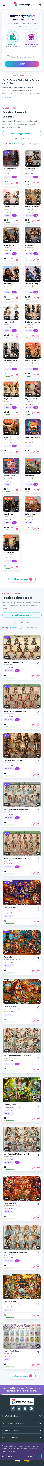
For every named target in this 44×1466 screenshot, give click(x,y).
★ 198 (5, 289)
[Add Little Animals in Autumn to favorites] (33, 183)
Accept (31, 1456)
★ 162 (5, 365)
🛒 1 (29, 173)
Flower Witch (9, 322)
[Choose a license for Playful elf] (17, 413)
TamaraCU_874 (10, 1302)
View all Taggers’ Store (22, 133)
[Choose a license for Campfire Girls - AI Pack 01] (38, 774)
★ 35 (5, 1011)
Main (14, 75)
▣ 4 (11, 250)
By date (17, 143)
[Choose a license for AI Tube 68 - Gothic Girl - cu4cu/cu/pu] (17, 183)
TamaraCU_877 (10, 908)
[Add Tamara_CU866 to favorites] (33, 1119)
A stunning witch (10, 360)
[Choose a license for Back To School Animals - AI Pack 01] (38, 1070)
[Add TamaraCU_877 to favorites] (33, 922)
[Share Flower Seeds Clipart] (38, 1352)
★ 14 (5, 667)
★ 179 (26, 327)
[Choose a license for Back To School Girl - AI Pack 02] (38, 1266)
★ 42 (5, 1159)
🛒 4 (8, 1011)
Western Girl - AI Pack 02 (13, 662)
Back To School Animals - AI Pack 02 (17, 1154)
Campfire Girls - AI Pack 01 (14, 760)
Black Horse (8, 514)
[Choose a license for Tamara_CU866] (38, 1119)
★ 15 (5, 716)
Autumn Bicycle (31, 360)
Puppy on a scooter (32, 437)
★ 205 (5, 481)
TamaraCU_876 (10, 1006)
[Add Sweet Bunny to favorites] (12, 221)
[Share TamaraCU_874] (38, 1302)
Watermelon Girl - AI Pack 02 (15, 711)
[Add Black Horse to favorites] (12, 528)
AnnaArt (29, 170)
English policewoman (32, 322)
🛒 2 (30, 365)
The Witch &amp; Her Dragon (32, 284)
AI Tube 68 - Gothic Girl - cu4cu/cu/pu (11, 168)
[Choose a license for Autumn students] (38, 221)
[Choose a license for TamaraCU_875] (38, 1217)
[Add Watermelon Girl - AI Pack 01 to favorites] (33, 872)
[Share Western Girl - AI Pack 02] (38, 663)
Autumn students (32, 207)
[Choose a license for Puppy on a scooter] (38, 452)
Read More (6, 97)
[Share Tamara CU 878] (38, 958)
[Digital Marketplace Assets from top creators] (31, 36)
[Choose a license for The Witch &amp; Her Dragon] (38, 298)
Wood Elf (7, 437)
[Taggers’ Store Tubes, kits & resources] (12, 36)
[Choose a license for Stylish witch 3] (38, 413)
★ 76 (5, 1060)
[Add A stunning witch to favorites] (12, 375)
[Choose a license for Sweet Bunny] (17, 221)
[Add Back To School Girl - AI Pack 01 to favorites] (33, 823)
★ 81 (5, 1356)
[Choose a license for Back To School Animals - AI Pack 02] (38, 1168)
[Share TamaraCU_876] (38, 1007)
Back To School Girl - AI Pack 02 (16, 1252)
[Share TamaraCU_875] (38, 1204)
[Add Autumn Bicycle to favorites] (33, 375)
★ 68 (5, 1307)
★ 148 (26, 250)
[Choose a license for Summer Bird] (38, 490)
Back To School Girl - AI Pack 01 (16, 809)
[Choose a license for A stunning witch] (17, 375)
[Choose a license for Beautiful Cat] (17, 260)
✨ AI (14, 177)
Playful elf (8, 399)
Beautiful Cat (9, 245)
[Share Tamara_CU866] (38, 1106)
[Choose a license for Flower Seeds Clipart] (38, 1365)
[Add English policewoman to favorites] (33, 336)
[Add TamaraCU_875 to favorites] (33, 1217)
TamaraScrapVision (11, 910)
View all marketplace (22, 615)
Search (22, 64)
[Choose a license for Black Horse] (17, 528)
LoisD (6, 170)
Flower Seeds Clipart (12, 1351)
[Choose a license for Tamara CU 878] (38, 971)
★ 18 (5, 765)
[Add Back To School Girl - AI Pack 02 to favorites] (33, 1266)
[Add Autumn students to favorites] (33, 221)
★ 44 (5, 1110)
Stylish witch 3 (31, 399)
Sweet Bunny (9, 207)
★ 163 (26, 289)
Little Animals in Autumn (32, 168)
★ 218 (26, 365)
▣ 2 (11, 212)
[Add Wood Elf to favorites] (12, 452)
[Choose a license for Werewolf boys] (38, 260)
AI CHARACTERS (9, 670)
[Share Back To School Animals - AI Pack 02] (38, 1155)
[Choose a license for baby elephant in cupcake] (17, 490)
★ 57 (5, 1257)
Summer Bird (30, 476)
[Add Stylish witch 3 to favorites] (33, 413)
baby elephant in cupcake (11, 476)
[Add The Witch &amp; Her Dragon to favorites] (33, 298)
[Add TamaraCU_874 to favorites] (33, 1316)
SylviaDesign (9, 664)
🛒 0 (8, 173)
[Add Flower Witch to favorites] (12, 336)
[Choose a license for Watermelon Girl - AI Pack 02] (38, 725)
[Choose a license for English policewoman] (38, 336)
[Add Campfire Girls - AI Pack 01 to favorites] (33, 774)
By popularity (26, 143)
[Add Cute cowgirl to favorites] (33, 528)
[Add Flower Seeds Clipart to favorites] (33, 1365)
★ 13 (5, 814)
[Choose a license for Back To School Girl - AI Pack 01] (38, 823)
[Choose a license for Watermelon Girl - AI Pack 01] (38, 872)
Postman (7, 284)
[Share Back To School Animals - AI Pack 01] (38, 1056)
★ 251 (26, 519)
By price (36, 143)
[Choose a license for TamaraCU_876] (38, 1021)
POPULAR (30, 344)
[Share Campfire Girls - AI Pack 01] (38, 761)
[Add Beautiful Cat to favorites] (12, 260)
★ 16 (5, 173)
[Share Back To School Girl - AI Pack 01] (38, 810)
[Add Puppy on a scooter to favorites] (33, 452)
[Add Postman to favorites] (12, 298)
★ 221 (26, 404)
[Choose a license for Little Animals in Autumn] (38, 183)
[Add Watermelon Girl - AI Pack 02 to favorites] (33, 725)
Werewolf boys (31, 245)
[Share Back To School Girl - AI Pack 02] (38, 1253)
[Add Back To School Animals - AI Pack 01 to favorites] (33, 1070)
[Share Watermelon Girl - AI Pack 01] (38, 859)
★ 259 (26, 481)
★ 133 (26, 212)
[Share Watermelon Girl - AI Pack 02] (38, 712)
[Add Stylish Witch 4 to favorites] (12, 567)
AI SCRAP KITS (9, 916)
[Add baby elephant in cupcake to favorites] (12, 490)
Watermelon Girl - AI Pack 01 (15, 858)
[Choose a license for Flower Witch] (17, 336)
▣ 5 (12, 667)
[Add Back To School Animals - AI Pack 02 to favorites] (33, 1168)
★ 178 (26, 442)
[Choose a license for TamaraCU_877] (38, 922)
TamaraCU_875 (10, 1203)
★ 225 (5, 404)
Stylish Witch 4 (9, 552)
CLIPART (7, 1359)
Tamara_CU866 (10, 1105)
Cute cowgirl (30, 514)
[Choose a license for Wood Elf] (17, 452)
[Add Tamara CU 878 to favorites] (33, 971)
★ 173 (5, 327)
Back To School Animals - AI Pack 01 (17, 1056)
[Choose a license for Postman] (17, 298)
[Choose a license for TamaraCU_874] (38, 1316)
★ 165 (5, 250)
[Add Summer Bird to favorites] (33, 490)
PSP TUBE (7, 177)
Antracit (29, 439)
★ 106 (5, 212)
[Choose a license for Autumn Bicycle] (38, 375)
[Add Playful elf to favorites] (12, 413)
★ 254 (5, 557)
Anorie (7, 1353)
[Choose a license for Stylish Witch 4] (17, 567)
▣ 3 (32, 173)
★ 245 (5, 442)
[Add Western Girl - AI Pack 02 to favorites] (33, 676)
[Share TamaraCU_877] (38, 908)
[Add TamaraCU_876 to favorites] (33, 1021)
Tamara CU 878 (9, 957)
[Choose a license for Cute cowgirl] (38, 528)
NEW (8, 152)
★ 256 (5, 519)
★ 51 (26, 173)
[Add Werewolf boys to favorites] (33, 260)
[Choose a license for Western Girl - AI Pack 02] (38, 676)
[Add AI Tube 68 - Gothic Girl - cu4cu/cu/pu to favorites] (12, 183)
